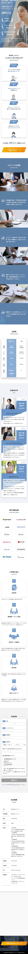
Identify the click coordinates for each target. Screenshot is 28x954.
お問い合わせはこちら (12, 943)
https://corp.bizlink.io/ (16, 870)
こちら (14, 784)
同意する (14, 780)
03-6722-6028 (14, 861)
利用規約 (15, 771)
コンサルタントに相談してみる (13, 149)
